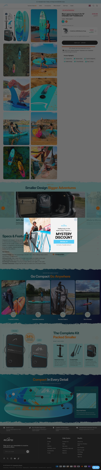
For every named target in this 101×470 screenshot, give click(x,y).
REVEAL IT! (64, 242)
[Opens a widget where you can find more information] (96, 467)
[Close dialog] (75, 219)
